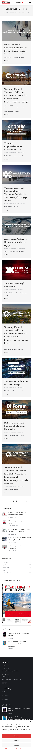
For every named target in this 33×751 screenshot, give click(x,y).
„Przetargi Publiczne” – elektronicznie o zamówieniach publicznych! (19, 530)
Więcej (6, 60)
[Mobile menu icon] (29, 2)
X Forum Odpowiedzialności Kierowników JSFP (13, 146)
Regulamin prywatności (21, 748)
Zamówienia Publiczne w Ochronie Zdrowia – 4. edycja (16, 242)
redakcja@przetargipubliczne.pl (10, 671)
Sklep (5, 692)
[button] (30, 721)
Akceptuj (16, 736)
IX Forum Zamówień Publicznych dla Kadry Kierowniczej (14, 425)
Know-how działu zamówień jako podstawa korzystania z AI (17, 513)
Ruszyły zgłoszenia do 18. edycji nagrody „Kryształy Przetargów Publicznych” (19, 539)
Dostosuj (16, 745)
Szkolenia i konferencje (10, 53)
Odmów (16, 740)
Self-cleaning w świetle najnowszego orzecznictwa (18, 547)
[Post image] (4, 513)
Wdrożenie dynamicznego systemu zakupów (18, 522)
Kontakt (6, 699)
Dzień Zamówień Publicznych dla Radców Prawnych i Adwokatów (15, 47)
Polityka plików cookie (10, 748)
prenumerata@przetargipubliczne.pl (11, 679)
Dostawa (6, 696)
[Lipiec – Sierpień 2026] (16, 603)
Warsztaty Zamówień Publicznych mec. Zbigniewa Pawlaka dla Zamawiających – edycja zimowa (15, 194)
